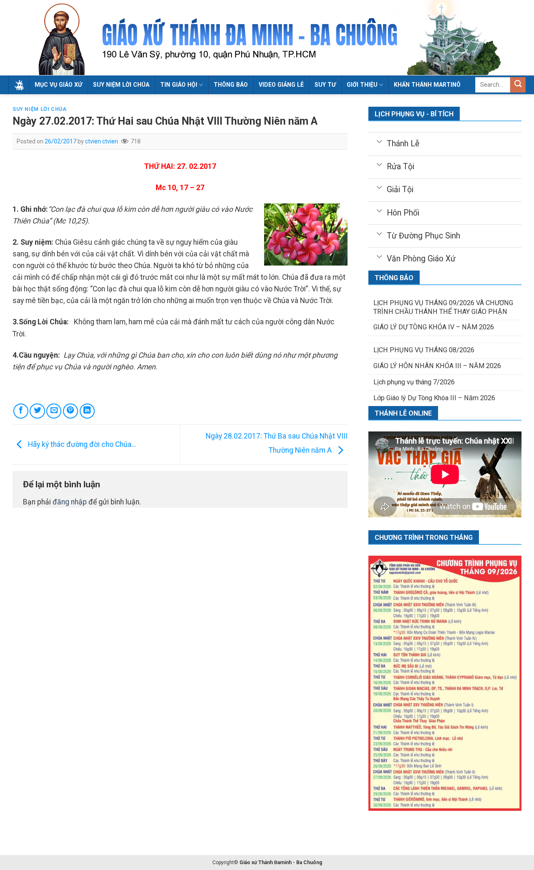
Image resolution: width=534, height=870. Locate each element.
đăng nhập (70, 502)
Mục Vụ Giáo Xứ (58, 84)
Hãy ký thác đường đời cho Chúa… (81, 444)
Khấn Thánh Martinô (427, 84)
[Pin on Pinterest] (70, 411)
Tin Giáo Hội (178, 84)
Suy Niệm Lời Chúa (121, 84)
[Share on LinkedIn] (87, 411)
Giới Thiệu (362, 84)
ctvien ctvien (101, 141)
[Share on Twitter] (37, 411)
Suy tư (325, 84)
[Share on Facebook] (20, 411)
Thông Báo (231, 84)
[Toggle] (379, 141)
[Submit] (518, 85)
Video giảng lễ (281, 84)
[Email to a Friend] (53, 411)
